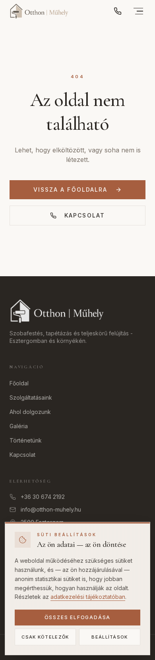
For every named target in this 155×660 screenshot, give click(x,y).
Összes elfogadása (78, 617)
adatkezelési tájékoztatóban (87, 596)
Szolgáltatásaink (31, 397)
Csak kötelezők (45, 637)
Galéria (19, 426)
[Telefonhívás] (117, 11)
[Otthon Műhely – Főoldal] (39, 11)
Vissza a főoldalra (70, 189)
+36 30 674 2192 (43, 496)
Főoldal (19, 383)
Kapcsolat (84, 215)
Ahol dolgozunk (30, 411)
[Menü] (138, 11)
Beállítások (109, 637)
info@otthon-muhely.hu (51, 509)
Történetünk (26, 440)
